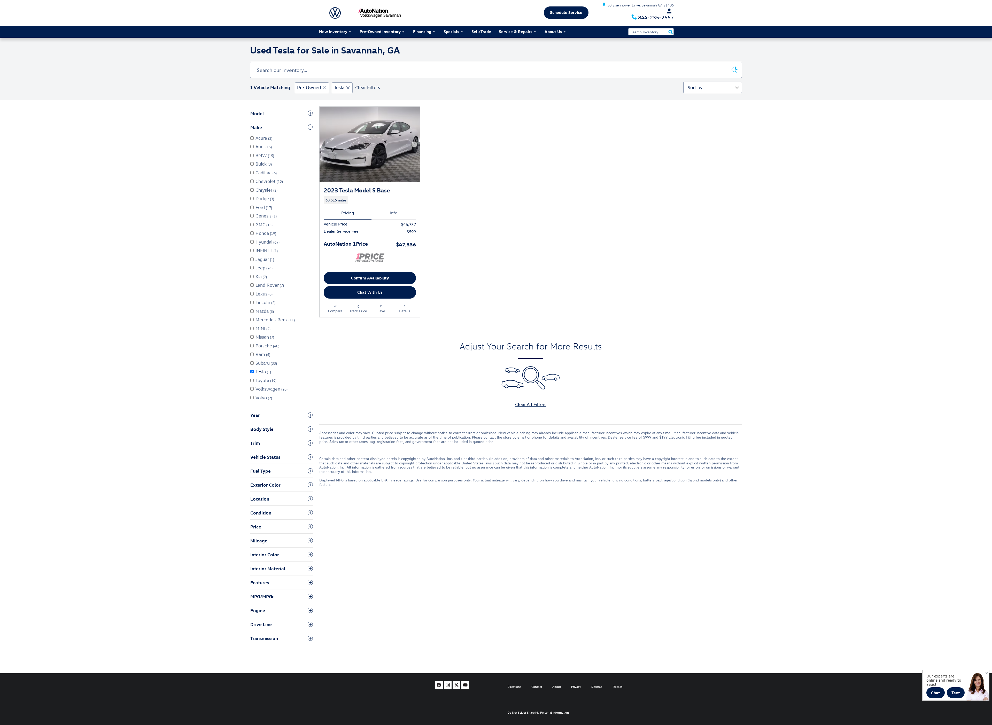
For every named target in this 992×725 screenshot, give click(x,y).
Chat (935, 692)
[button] (370, 200)
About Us (553, 31)
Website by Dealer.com (337, 686)
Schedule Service (566, 12)
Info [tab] (393, 212)
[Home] (335, 13)
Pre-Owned (309, 87)
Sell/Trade (481, 31)
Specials (451, 31)
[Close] (986, 673)
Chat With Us (369, 292)
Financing (422, 31)
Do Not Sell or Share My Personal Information (538, 712)
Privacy (576, 686)
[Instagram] (448, 685)
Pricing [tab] (347, 212)
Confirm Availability (370, 277)
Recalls (617, 686)
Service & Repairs (515, 31)
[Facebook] (439, 685)
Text (955, 692)
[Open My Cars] (668, 11)
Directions (514, 686)
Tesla (339, 87)
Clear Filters (367, 87)
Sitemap (596, 686)
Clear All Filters (530, 404)
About (556, 686)
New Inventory (333, 31)
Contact (536, 686)
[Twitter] (456, 685)
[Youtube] (465, 685)
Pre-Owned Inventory (380, 31)
